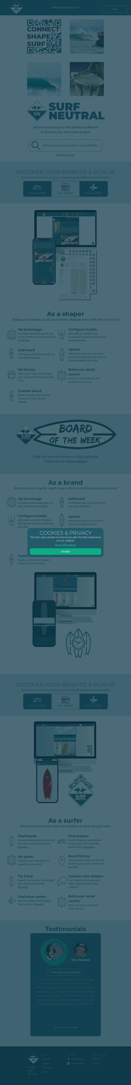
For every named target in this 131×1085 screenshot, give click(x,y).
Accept (65, 551)
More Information (65, 544)
